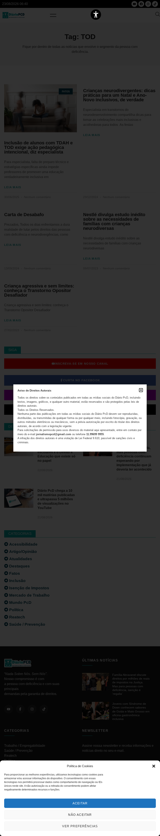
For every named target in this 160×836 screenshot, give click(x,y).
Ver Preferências (80, 826)
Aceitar (80, 803)
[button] (154, 766)
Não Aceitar (80, 814)
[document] (80, 418)
